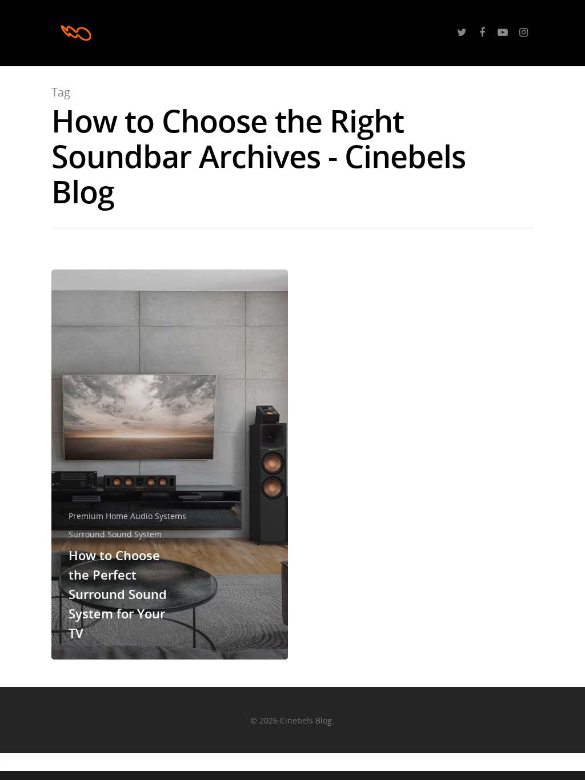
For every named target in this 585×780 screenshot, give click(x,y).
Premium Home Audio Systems (127, 515)
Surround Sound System (115, 534)
